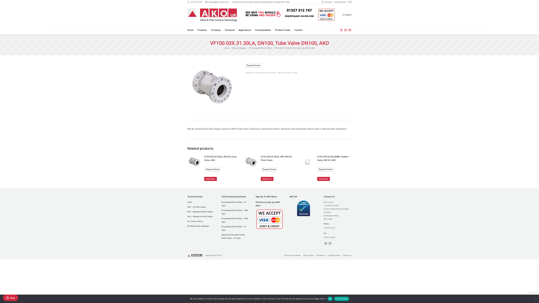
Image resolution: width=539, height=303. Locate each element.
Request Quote (253, 65)
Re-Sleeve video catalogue (198, 226)
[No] (535, 298)
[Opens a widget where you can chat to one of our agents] (10, 298)
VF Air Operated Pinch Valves (264, 73)
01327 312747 (196, 2)
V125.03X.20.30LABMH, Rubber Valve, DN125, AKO (333, 158)
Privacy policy (341, 299)
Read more (210, 179)
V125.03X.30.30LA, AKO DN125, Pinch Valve (276, 158)
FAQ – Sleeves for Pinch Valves (200, 216)
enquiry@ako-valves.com (218, 2)
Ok (330, 299)
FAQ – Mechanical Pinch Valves (200, 212)
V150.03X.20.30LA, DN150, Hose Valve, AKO (220, 158)
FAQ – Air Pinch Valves (196, 207)
